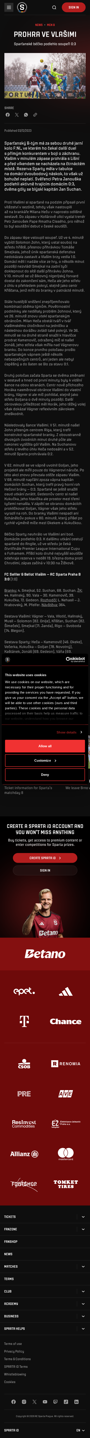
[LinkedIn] (76, 1401)
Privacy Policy (14, 1351)
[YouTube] (45, 1401)
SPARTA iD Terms (16, 1366)
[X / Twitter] (17, 114)
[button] (10, 1216)
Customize (42, 760)
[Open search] (54, 7)
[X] (34, 1401)
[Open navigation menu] (8, 7)
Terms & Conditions (17, 1359)
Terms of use (13, 1344)
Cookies (10, 1382)
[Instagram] (24, 1401)
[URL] (35, 114)
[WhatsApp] (26, 114)
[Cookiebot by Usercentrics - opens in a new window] (66, 659)
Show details (66, 732)
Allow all (45, 746)
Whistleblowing (15, 1374)
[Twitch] (55, 1401)
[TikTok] (66, 1401)
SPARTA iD (11, 1430)
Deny (45, 774)
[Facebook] (7, 114)
